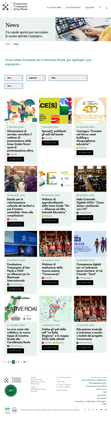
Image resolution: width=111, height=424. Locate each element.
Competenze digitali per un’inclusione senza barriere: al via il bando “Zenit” (90, 269)
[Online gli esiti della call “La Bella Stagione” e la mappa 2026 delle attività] (55, 309)
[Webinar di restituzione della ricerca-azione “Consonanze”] (55, 244)
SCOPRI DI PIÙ (16, 159)
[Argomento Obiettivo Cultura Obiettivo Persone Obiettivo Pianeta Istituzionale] (36, 78)
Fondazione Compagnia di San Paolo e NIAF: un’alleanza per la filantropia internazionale (18, 272)
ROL (104, 392)
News (16, 44)
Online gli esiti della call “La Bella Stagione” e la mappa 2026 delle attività (55, 334)
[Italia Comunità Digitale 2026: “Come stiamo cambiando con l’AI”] (90, 179)
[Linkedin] (97, 410)
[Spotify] (106, 410)
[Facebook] (84, 410)
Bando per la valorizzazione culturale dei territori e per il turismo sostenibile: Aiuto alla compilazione (20, 207)
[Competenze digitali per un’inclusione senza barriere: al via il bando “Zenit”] (90, 244)
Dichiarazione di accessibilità (96, 386)
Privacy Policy (79, 401)
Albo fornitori (101, 398)
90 (24, 362)
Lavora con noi (101, 389)
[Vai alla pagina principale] (15, 6)
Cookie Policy (91, 401)
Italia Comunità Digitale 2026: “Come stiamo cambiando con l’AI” (90, 204)
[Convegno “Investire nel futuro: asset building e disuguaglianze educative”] (90, 111)
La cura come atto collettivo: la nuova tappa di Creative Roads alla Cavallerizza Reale (18, 335)
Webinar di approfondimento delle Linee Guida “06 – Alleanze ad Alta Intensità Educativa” (55, 205)
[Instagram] (93, 410)
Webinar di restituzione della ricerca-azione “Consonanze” (52, 269)
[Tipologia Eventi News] (14, 78)
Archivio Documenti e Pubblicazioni (94, 380)
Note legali (101, 401)
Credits (104, 404)
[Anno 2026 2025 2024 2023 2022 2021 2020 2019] (14, 86)
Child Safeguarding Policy (97, 383)
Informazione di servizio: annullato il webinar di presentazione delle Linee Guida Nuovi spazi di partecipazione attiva (20, 140)
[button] (90, 7)
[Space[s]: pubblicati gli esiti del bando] (55, 111)
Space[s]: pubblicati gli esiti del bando (54, 132)
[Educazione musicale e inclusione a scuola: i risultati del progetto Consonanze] (90, 309)
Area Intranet (101, 395)
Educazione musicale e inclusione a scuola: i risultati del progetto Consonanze (90, 334)
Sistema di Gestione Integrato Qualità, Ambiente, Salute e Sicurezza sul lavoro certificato (50, 410)
